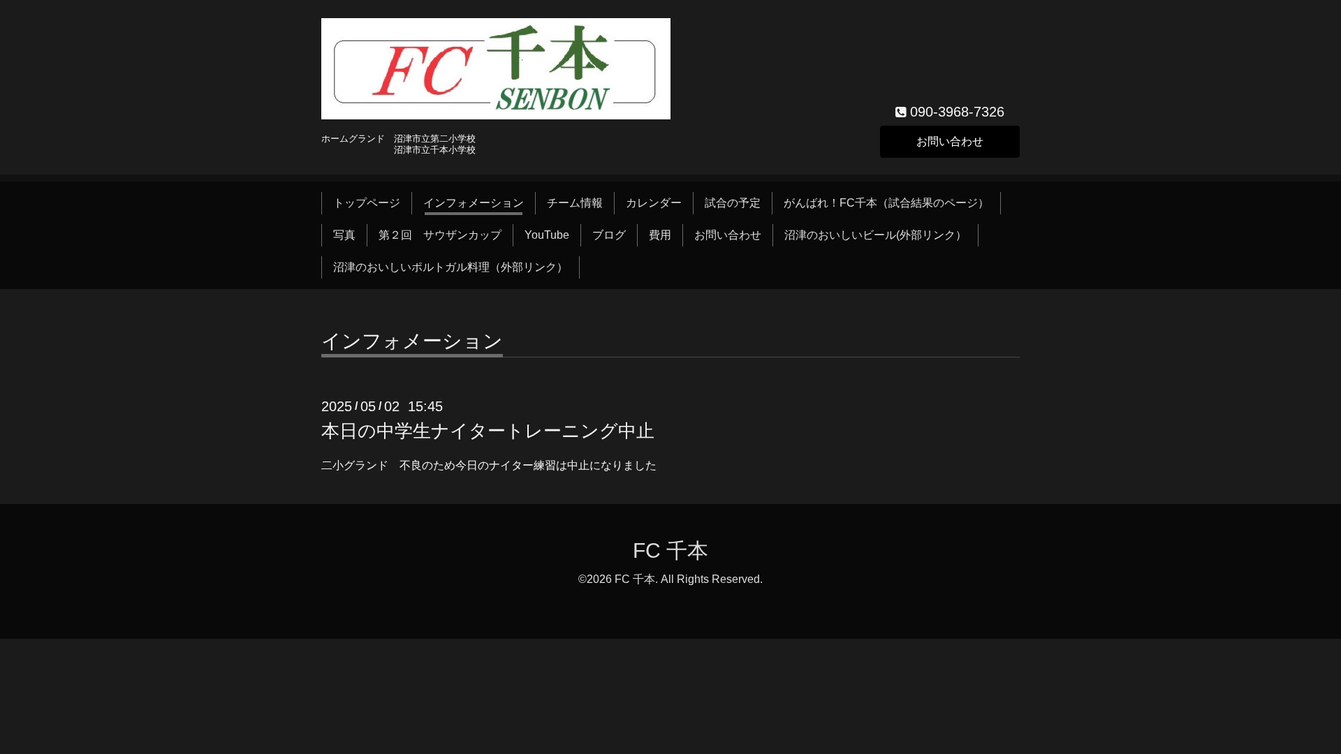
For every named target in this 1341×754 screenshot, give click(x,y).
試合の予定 (733, 203)
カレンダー (654, 203)
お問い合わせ (949, 141)
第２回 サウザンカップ (440, 235)
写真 (344, 235)
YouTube (547, 235)
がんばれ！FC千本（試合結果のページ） (886, 203)
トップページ (366, 203)
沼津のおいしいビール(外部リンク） (875, 235)
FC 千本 (670, 550)
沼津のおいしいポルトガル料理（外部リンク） (450, 267)
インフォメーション (473, 203)
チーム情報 (575, 203)
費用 (660, 235)
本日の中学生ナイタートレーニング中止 (487, 430)
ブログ (609, 235)
